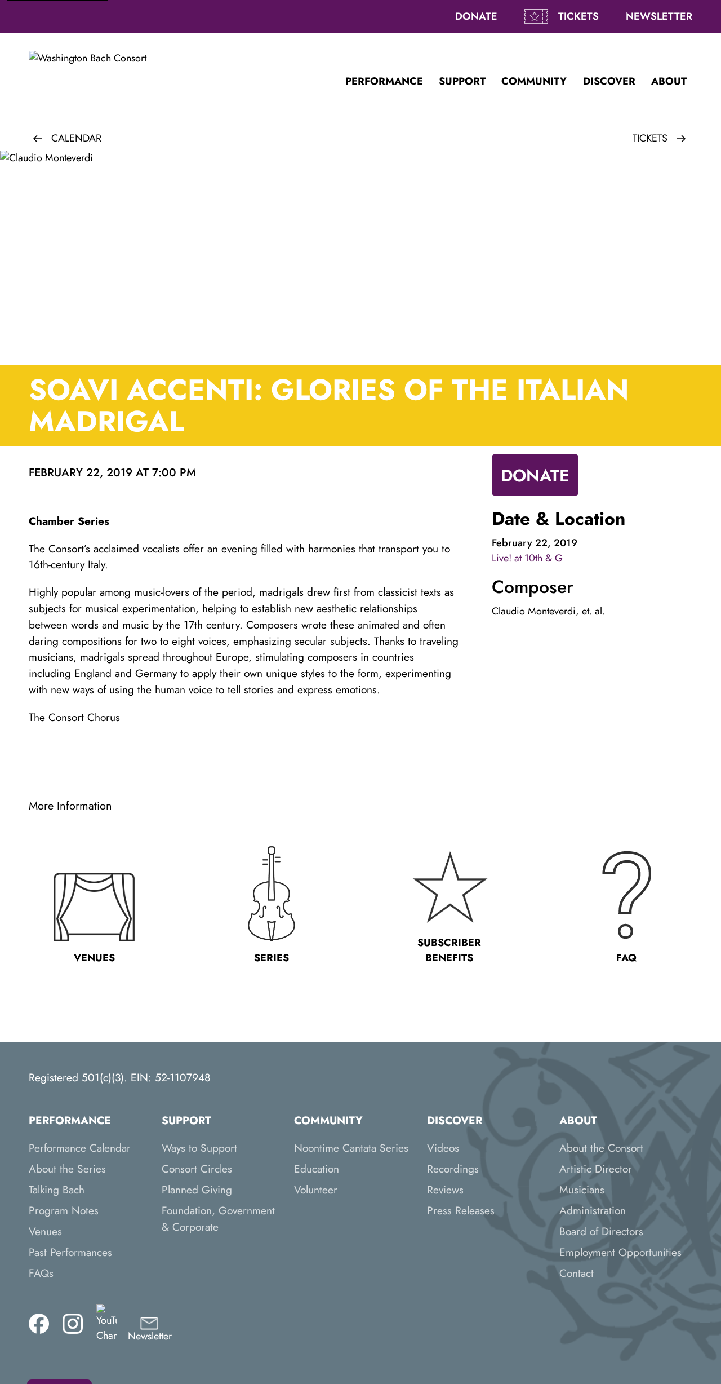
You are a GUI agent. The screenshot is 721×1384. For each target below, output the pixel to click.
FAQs (41, 1273)
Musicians (581, 1189)
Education (316, 1169)
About (669, 81)
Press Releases (461, 1210)
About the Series (67, 1169)
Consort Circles (197, 1169)
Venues (45, 1231)
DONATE (535, 475)
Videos (443, 1148)
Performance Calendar (80, 1148)
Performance (384, 81)
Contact (576, 1273)
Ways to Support (199, 1148)
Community (534, 81)
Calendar (76, 138)
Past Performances (70, 1252)
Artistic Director (595, 1169)
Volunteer (315, 1189)
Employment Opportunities (620, 1252)
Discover (609, 81)
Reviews (445, 1189)
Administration (592, 1210)
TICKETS (578, 16)
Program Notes (64, 1210)
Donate (476, 16)
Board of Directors (601, 1231)
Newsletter (659, 16)
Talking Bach (56, 1189)
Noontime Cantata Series (351, 1148)
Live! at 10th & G (527, 558)
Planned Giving (197, 1189)
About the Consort (601, 1148)
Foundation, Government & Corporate (218, 1218)
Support (462, 81)
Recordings (453, 1169)
